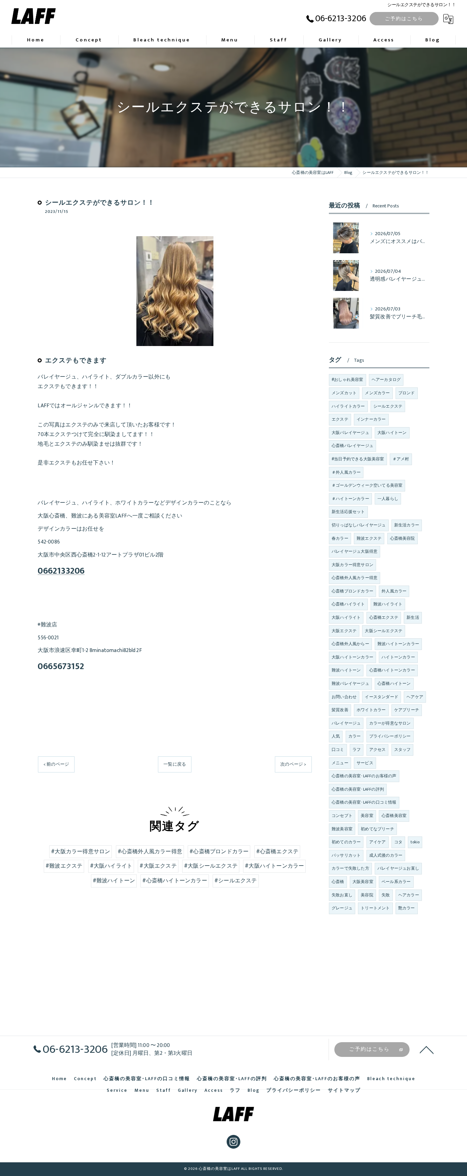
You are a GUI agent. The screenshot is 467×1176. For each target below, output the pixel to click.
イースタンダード (381, 696)
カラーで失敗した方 (350, 868)
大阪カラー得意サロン (352, 564)
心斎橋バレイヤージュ (352, 445)
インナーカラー (371, 419)
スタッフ (402, 749)
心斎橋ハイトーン (394, 683)
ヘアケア (414, 696)
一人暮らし (387, 498)
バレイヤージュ (346, 723)
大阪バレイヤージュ (350, 432)
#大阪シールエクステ (211, 865)
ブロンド (406, 392)
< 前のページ (56, 764)
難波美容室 (342, 829)
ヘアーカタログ (386, 379)
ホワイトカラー (371, 709)
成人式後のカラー (386, 855)
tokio (415, 842)
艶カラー (406, 908)
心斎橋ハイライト (348, 604)
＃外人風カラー (346, 472)
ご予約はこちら (404, 19)
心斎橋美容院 (402, 538)
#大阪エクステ (157, 865)
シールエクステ (387, 406)
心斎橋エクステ (383, 617)
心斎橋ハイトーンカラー (392, 670)
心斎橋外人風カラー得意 (354, 577)
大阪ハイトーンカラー (352, 657)
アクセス (377, 749)
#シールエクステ (235, 880)
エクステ (340, 419)
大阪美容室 (362, 881)
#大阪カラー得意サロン (80, 851)
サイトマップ (344, 1090)
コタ (398, 842)
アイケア (377, 842)
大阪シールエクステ (383, 630)
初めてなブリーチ (377, 829)
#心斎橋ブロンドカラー (219, 851)
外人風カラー (394, 591)
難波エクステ (369, 538)
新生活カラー (406, 525)
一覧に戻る (174, 764)
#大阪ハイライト (111, 865)
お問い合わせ (344, 696)
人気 (336, 736)
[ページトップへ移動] (426, 1049)
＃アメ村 (400, 459)
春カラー (340, 538)
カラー (354, 736)
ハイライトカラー (348, 406)
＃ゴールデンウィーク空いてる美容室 (367, 485)
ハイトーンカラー (398, 657)
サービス (365, 762)
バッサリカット (346, 855)
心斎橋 (338, 881)
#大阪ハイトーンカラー (274, 865)
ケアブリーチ (406, 709)
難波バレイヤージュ (350, 683)
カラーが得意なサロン (390, 723)
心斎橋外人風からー (350, 643)
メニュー (340, 762)
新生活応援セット (348, 511)
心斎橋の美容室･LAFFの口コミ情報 (364, 802)
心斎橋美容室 (394, 815)
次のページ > (293, 764)
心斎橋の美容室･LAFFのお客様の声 (364, 775)
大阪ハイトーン (391, 432)
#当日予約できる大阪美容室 (358, 459)
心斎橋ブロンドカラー (352, 591)
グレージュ (342, 908)
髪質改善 (340, 709)
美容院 (367, 895)
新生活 (412, 617)
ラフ (356, 749)
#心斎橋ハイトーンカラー (174, 880)
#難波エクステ (63, 865)
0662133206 (61, 571)
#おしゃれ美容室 (347, 379)
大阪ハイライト (346, 617)
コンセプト (342, 815)
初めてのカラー (346, 842)
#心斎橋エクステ (277, 851)
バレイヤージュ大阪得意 (354, 551)
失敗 (386, 895)
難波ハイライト (387, 604)
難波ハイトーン (346, 670)
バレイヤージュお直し (398, 868)
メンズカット (344, 392)
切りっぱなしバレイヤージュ (359, 525)
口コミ (338, 749)
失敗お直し (342, 895)
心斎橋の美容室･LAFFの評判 (358, 789)
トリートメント (375, 908)
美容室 (367, 815)
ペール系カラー (396, 881)
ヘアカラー (408, 895)
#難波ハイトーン (114, 880)
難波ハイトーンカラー (398, 643)
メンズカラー (377, 392)
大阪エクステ (344, 630)
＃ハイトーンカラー (350, 498)
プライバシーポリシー (390, 736)
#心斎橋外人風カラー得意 (150, 851)
